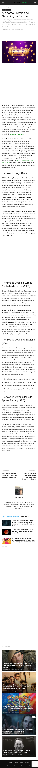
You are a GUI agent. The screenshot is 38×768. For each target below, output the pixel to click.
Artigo (7, 7)
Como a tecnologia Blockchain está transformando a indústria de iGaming (29, 476)
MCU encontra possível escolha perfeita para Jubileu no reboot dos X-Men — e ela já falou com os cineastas (23, 540)
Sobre (10, 762)
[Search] (35, 2)
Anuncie (26, 762)
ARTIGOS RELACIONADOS (11, 516)
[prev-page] (3, 547)
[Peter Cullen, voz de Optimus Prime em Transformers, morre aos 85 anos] (19, 746)
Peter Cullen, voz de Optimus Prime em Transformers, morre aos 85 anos (17, 751)
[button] (3, 2)
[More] (25, 36)
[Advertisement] (19, 84)
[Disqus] (19, 574)
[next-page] (6, 547)
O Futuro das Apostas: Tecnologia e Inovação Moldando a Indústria (9, 475)
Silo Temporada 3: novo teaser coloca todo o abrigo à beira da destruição (18, 730)
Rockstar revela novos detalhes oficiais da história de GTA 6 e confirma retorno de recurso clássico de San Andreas (18, 687)
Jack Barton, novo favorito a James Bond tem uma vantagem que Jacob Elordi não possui (17, 665)
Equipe (21, 762)
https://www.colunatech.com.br (19, 500)
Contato (16, 762)
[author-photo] (19, 495)
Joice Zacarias (6, 669)
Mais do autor (25, 516)
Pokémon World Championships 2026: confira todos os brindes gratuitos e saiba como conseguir (18, 708)
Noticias (8, 9)
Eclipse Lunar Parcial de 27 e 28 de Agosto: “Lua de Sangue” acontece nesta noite (22, 531)
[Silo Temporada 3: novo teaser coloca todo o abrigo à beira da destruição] (19, 724)
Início (3, 7)
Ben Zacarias (7, 29)
